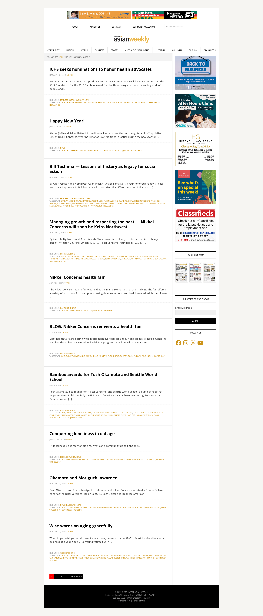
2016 (63, 102)
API (67, 102)
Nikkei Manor (64, 259)
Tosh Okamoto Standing (143, 415)
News (62, 148)
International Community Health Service (114, 413)
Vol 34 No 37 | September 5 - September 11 (148, 259)
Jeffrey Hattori (76, 150)
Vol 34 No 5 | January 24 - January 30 (149, 459)
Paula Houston (114, 558)
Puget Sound (120, 507)
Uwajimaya (161, 507)
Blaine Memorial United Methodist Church (137, 201)
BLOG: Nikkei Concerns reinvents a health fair (95, 326)
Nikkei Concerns (95, 102)
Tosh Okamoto (130, 102)
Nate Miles (58, 558)
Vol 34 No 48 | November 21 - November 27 (96, 206)
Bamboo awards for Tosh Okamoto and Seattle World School (103, 377)
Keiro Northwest (126, 256)
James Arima (66, 203)
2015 (63, 201)
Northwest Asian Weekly (131, 39)
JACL (58, 203)
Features (64, 100)
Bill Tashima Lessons (109, 201)
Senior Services (136, 558)
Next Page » (76, 576)
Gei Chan (114, 555)
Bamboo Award (76, 102)
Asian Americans (78, 459)
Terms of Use (139, 600)
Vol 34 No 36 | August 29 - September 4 (97, 310)
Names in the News (68, 308)
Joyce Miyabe (54, 415)
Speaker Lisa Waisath (132, 356)
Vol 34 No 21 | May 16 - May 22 (71, 417)
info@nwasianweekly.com (138, 598)
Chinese (97, 256)
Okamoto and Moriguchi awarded (83, 478)
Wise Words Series (67, 553)
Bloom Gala (86, 413)
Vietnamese (125, 259)
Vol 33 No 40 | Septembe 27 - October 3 (65, 510)
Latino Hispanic (102, 203)
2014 (63, 507)
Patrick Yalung (99, 558)
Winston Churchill (57, 261)
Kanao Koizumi (85, 356)
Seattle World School (113, 102)
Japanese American (141, 413)
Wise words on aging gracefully (80, 526)
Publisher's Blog (115, 356)
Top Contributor (70, 206)
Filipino (104, 256)
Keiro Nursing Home (143, 256)
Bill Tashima (87, 256)
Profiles (72, 198)
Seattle (58, 206)
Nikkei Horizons (85, 558)
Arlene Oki (73, 201)
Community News (81, 100)
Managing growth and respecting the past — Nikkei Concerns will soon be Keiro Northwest (101, 224)
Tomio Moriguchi (112, 259)
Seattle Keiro (98, 259)
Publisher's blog (67, 254)
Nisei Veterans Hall (105, 507)
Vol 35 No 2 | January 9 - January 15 (127, 150)
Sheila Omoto (114, 415)
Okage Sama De (152, 203)
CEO (67, 150)
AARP (68, 459)
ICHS (85, 102)
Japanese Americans (80, 203)
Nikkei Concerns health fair (77, 277)
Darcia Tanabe (72, 356)
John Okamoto (156, 413)
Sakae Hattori (105, 150)
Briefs (71, 100)
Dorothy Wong (102, 555)
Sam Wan (125, 558)
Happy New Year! (67, 121)
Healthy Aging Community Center (133, 555)
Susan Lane (126, 415)
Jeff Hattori (113, 256)
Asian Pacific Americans (89, 201)
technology (55, 462)
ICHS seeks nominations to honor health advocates (100, 69)
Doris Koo (94, 459)
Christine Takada (77, 555)
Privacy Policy (124, 600)
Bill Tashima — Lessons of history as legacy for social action (103, 169)
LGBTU (91, 203)
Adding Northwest (73, 256)
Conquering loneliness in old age (82, 433)
